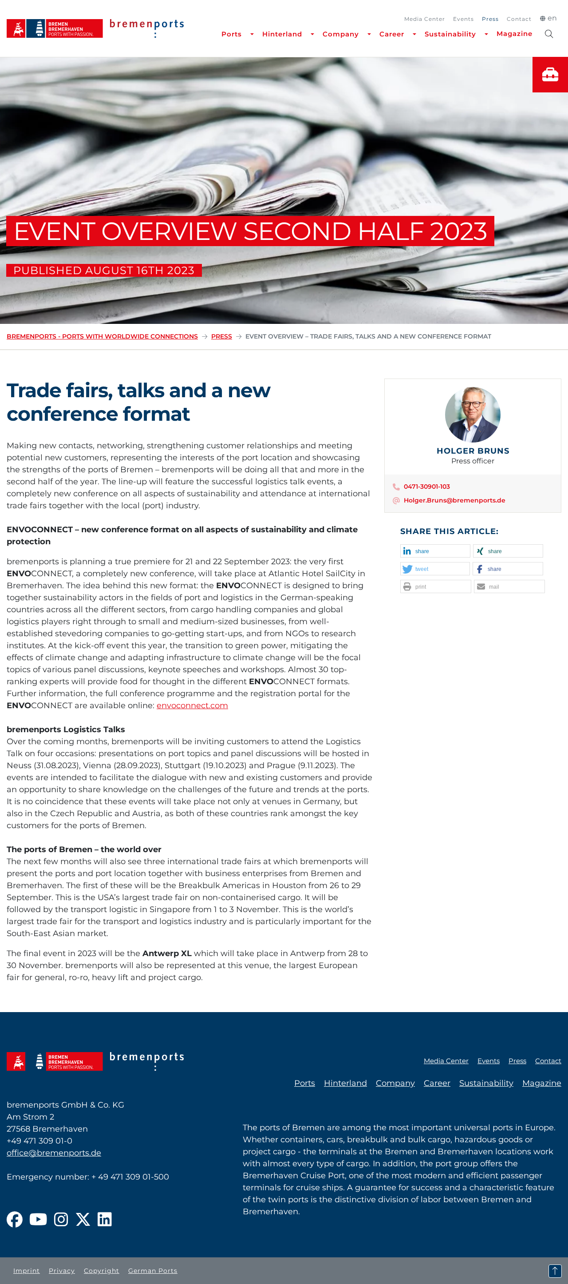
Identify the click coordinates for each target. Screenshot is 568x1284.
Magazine (514, 33)
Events (463, 19)
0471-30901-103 (427, 486)
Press (490, 19)
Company (341, 34)
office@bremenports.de (54, 1153)
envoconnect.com (192, 705)
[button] (435, 551)
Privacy (62, 1271)
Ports (231, 34)
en (552, 18)
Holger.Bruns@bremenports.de (454, 500)
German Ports (153, 1271)
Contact (519, 19)
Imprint (26, 1271)
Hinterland (282, 34)
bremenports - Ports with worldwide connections (102, 336)
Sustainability (450, 34)
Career (391, 34)
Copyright (101, 1271)
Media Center (424, 19)
